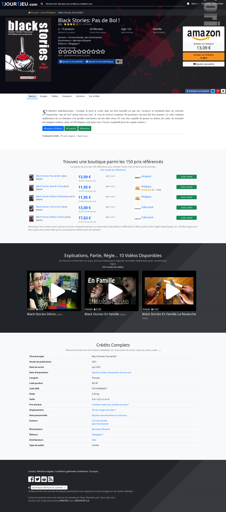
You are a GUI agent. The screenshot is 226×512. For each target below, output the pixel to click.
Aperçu (32, 96)
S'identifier (218, 3)
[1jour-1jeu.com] (19, 4)
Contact (32, 471)
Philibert (146, 186)
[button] (188, 4)
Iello (94, 439)
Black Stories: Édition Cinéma (50, 216)
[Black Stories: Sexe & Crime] (32, 189)
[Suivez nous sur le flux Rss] (50, 480)
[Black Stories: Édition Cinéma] (32, 219)
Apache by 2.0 (82, 500)
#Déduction (85, 128)
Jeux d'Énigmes (48, 12)
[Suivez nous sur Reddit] (44, 480)
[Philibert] (137, 189)
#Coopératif (71, 128)
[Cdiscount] (137, 209)
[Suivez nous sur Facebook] (31, 480)
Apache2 (64, 500)
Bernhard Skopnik (82, 40)
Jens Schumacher (93, 37)
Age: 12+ (126, 29)
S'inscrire (206, 3)
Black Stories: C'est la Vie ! (48, 206)
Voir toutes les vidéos (113, 267)
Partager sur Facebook (199, 91)
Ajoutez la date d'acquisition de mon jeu (111, 372)
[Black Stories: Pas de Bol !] (28, 50)
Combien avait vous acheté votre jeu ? (110, 404)
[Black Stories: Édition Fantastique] (32, 199)
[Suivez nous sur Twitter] (37, 480)
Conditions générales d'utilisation (71, 471)
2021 (60, 24)
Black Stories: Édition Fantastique (52, 196)
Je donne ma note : (67, 47)
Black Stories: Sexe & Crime (49, 186)
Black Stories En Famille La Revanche (169, 314)
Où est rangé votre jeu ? (104, 410)
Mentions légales (45, 471)
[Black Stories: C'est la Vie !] (32, 209)
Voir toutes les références (113, 169)
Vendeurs (67, 96)
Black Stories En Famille (102, 314)
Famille (157, 29)
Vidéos (55, 96)
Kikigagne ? (74, 43)
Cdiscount (147, 207)
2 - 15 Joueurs (66, 29)
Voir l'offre (186, 177)
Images (43, 96)
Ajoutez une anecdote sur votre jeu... (110, 415)
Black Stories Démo (41, 314)
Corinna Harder (76, 37)
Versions (80, 96)
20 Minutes (96, 29)
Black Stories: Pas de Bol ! (89, 20)
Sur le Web (94, 96)
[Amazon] (137, 178)
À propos (93, 471)
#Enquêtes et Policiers (53, 128)
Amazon (146, 176)
